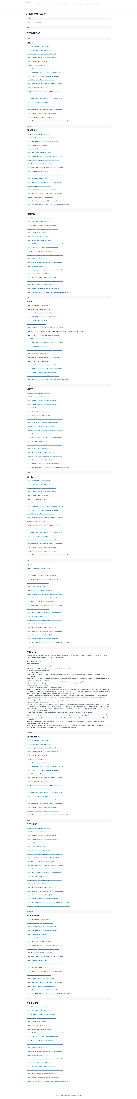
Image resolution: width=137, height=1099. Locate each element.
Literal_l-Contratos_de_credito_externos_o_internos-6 (41, 627)
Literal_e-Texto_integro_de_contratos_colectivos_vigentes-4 (43, 247)
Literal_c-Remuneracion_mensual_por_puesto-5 (40, 503)
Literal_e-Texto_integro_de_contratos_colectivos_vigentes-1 (43, 422)
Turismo (66, 4)
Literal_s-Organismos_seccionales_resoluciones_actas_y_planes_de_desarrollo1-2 (48, 120)
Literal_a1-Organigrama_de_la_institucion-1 (38, 919)
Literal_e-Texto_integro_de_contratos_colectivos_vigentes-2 (43, 76)
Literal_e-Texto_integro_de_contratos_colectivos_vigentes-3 (43, 160)
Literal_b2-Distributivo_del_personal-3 (37, 149)
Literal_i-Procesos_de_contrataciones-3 (37, 178)
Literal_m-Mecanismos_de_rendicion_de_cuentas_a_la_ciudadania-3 (45, 193)
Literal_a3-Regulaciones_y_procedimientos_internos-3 (41, 137)
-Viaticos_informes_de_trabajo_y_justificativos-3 (40, 197)
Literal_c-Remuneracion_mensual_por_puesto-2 (39, 68)
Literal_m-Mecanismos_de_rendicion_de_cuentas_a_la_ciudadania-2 (45, 109)
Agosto (29, 647)
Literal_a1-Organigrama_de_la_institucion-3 (38, 134)
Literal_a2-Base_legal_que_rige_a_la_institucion (39, 309)
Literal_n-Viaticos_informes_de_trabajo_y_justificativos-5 (42, 547)
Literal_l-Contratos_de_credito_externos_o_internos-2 (41, 106)
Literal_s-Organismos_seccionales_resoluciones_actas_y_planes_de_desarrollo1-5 (48, 554)
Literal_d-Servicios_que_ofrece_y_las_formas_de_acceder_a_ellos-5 (45, 506)
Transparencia (56, 4)
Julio (28, 560)
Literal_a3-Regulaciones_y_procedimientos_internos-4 (41, 225)
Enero (28, 38)
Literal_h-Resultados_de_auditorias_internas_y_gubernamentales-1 (44, 437)
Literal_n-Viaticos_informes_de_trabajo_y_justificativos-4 (42, 284)
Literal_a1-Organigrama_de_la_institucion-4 (38, 218)
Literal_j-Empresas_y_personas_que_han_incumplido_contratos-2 (44, 98)
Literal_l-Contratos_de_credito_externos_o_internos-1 (41, 452)
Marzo (28, 210)
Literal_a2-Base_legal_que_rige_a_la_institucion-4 (40, 221)
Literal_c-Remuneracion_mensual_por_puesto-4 (40, 240)
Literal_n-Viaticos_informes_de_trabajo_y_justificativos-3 (42, 807)
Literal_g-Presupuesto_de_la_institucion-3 (38, 171)
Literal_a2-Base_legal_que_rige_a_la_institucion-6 (40, 572)
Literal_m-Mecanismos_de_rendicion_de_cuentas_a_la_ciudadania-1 (45, 456)
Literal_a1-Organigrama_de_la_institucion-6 (38, 568)
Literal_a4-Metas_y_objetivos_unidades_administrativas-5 (42, 491)
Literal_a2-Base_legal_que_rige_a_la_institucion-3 (40, 744)
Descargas (30, 27)
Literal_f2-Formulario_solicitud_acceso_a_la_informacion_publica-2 (45, 83)
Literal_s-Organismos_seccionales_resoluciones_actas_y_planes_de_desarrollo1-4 (48, 292)
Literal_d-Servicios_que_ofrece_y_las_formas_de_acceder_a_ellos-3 (45, 156)
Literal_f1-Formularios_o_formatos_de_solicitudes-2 (40, 80)
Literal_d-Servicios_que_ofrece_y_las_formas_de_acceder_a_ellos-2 (45, 72)
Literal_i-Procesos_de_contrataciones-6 (37, 616)
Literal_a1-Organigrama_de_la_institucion (38, 305)
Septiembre (30, 732)
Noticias (88, 4)
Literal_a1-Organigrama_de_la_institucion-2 (38, 46)
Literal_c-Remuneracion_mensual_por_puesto (39, 331)
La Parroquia (45, 4)
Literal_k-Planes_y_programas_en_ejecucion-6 (39, 623)
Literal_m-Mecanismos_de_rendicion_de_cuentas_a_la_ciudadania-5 (45, 543)
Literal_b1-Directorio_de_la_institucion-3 (38, 145)
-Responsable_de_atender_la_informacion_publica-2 (41, 117)
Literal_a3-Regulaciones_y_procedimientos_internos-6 (41, 575)
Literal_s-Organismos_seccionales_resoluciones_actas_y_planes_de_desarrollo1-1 (48, 467)
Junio (28, 472)
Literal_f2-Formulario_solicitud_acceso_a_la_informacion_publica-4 (45, 255)
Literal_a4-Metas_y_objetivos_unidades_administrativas (41, 316)
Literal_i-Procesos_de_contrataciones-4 (37, 266)
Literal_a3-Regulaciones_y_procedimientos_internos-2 (41, 54)
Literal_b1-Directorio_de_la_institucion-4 (38, 232)
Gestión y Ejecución (77, 4)
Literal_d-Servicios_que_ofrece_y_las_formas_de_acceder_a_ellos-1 (45, 419)
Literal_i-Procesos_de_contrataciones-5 (37, 528)
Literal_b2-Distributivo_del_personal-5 (37, 499)
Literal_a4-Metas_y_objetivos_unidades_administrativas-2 (42, 57)
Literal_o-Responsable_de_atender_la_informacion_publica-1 (43, 463)
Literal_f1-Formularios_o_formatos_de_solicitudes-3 (40, 163)
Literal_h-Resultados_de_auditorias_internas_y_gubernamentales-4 (44, 262)
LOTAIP (29, 18)
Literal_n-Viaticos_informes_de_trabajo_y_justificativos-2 (42, 113)
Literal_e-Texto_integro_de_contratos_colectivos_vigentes (67, 331)
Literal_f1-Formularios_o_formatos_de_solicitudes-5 (40, 514)
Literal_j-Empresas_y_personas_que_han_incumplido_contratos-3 (44, 182)
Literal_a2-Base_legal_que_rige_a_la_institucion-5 (40, 484)
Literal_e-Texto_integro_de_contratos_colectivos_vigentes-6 (43, 598)
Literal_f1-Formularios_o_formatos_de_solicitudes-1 (40, 426)
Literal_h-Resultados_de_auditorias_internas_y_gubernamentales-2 (44, 91)
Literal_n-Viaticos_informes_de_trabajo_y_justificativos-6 (42, 635)
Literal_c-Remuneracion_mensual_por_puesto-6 (40, 590)
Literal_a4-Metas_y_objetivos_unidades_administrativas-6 (42, 579)
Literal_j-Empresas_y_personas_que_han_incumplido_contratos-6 (44, 620)
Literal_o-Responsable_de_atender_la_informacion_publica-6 (43, 638)
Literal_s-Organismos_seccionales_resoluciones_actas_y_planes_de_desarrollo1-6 (48, 642)
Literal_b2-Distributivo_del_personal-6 (37, 586)
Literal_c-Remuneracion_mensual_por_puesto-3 (40, 152)
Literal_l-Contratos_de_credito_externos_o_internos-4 (41, 277)
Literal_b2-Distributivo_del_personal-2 (37, 65)
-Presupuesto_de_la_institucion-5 (36, 521)
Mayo (28, 385)
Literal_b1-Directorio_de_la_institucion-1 (37, 408)
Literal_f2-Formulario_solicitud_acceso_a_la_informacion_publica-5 (45, 517)
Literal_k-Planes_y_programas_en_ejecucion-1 (39, 448)
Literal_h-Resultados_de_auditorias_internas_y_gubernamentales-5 (44, 525)
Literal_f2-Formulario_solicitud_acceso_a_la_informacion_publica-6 (45, 605)
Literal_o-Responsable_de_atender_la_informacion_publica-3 (43, 201)
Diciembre (29, 999)
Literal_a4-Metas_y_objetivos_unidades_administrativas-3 (42, 141)
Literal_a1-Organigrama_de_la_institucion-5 (38, 480)
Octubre (29, 820)
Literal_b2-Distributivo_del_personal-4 (37, 236)
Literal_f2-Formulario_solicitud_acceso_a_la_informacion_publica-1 (45, 430)
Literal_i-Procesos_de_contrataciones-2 (37, 94)
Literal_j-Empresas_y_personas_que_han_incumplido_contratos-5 (44, 532)
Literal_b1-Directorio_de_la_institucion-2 (37, 61)
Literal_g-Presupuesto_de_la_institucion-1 (38, 434)
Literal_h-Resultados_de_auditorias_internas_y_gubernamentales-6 (44, 612)
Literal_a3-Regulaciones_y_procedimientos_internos (41, 313)
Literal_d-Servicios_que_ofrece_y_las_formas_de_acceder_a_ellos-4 (45, 244)
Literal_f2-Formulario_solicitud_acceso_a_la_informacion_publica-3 (45, 167)
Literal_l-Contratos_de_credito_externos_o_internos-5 (41, 540)
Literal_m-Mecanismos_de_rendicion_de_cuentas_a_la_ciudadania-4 (45, 281)
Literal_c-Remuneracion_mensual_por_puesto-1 (39, 415)
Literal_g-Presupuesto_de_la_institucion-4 (38, 258)
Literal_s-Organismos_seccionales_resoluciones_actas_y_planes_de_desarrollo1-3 (48, 204)
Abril (28, 297)
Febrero (29, 126)
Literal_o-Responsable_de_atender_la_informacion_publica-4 (43, 288)
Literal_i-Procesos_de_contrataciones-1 (37, 441)
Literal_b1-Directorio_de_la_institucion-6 (38, 583)
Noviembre (30, 911)
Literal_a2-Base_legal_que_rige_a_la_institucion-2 (40, 50)
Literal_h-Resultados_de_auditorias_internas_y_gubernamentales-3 (44, 175)
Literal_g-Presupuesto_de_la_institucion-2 (38, 87)
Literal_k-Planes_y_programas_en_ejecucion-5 (39, 536)
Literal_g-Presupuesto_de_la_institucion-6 (38, 609)
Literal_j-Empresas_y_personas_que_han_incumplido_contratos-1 (44, 445)
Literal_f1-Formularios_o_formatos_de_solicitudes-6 (40, 601)
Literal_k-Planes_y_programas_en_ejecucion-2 (39, 102)
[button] (49, 4)
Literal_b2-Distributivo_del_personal (36, 324)
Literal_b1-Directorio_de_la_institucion (37, 320)
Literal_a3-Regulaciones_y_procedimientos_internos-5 (41, 488)
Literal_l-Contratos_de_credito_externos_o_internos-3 (41, 189)
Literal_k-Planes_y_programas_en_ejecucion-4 (39, 273)
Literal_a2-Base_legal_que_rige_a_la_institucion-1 (40, 923)
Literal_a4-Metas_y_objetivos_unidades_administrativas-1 (42, 404)
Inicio (38, 4)
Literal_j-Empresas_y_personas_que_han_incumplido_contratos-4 (44, 270)
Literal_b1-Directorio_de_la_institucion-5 (38, 495)
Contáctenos (96, 4)
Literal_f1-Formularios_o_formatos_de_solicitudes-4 (40, 251)
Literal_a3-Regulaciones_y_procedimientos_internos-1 (41, 926)
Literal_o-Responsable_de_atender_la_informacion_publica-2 (43, 376)
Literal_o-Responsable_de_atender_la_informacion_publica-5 (43, 551)
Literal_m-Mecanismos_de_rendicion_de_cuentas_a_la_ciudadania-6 (45, 631)
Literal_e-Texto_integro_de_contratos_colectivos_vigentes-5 (43, 510)
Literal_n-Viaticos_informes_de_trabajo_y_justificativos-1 (42, 459)
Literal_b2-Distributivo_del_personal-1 (37, 411)
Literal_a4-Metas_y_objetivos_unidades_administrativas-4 (42, 229)
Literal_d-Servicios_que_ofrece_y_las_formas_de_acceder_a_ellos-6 (45, 594)
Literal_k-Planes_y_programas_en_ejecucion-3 (39, 186)
